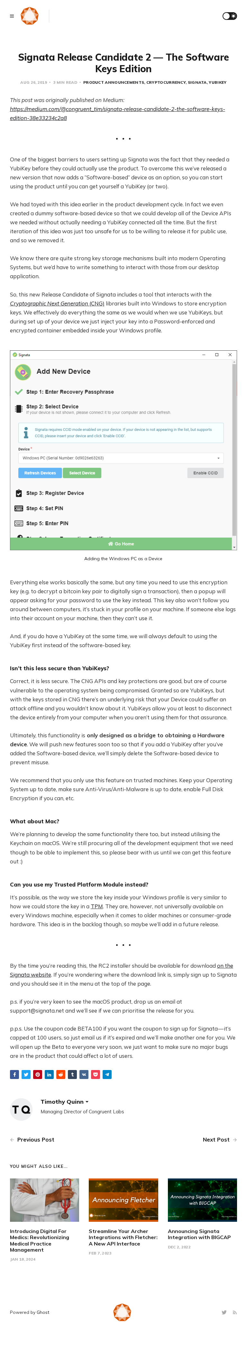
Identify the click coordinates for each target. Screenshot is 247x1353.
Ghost (43, 1312)
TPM (97, 906)
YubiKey (217, 82)
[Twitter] (225, 1312)
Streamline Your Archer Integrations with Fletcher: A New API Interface (123, 1237)
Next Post (217, 1139)
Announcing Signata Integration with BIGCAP (199, 1234)
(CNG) (57, 303)
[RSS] (234, 1312)
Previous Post (35, 1139)
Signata (197, 82)
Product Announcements (113, 82)
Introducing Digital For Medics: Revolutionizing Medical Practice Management (39, 1240)
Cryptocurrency (166, 82)
